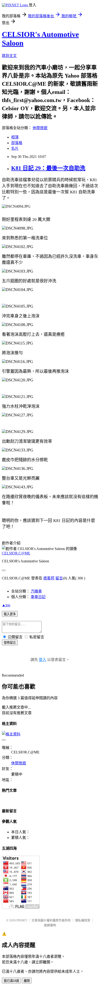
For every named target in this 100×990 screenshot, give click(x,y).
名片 (15, 148)
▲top (6, 605)
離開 (27, 981)
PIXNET (22, 920)
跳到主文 (9, 56)
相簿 (15, 137)
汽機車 (36, 591)
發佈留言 (10, 642)
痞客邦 (48, 578)
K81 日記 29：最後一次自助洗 (48, 168)
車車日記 (38, 597)
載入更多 (10, 614)
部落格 (16, 143)
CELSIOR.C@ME (16, 553)
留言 (59, 578)
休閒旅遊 (40, 128)
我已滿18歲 (11, 981)
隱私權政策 (82, 920)
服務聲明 (50, 925)
